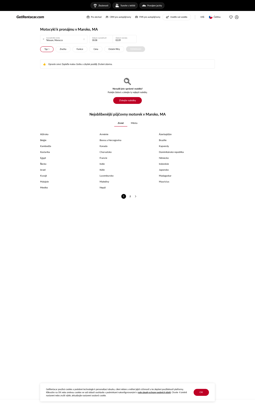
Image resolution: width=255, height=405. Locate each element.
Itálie (102, 169)
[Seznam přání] (231, 17)
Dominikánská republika (171, 151)
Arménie (104, 134)
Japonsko (164, 169)
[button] (202, 17)
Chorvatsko (106, 151)
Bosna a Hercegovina (110, 140)
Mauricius (164, 181)
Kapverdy (164, 146)
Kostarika (45, 151)
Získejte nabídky (127, 100)
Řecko (43, 163)
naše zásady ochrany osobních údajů (154, 392)
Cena (96, 49)
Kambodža (45, 146)
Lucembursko (106, 175)
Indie (102, 163)
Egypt (43, 157)
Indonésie (164, 163)
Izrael (43, 169)
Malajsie (44, 181)
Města (134, 122)
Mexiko (44, 187)
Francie (103, 157)
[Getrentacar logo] (30, 16)
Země (121, 122)
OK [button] (201, 392)
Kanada (103, 146)
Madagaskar (165, 175)
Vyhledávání (135, 49)
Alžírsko (44, 134)
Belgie (43, 140)
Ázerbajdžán (165, 134)
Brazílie (162, 140)
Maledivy (104, 181)
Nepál (103, 187)
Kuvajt (43, 175)
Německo (164, 157)
